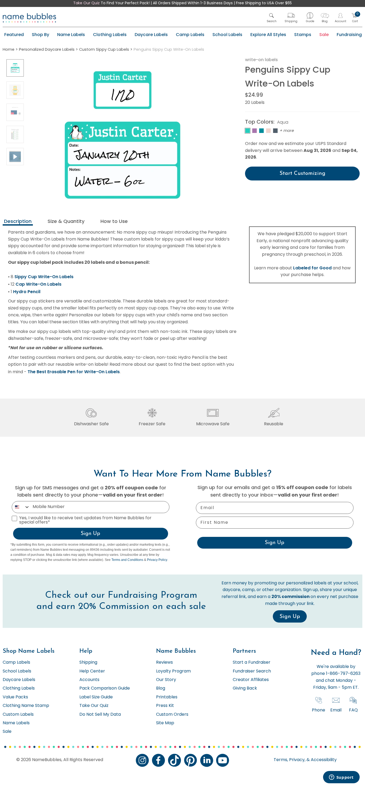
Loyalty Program (173, 671)
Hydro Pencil (26, 292)
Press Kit (165, 706)
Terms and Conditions (127, 560)
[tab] (18, 222)
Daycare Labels (151, 35)
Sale (324, 35)
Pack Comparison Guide (104, 688)
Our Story (166, 680)
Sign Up (90, 533)
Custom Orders (172, 715)
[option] (15, 68)
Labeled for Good (312, 268)
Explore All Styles (268, 35)
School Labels (227, 35)
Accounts (89, 680)
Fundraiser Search (252, 671)
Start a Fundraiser (251, 662)
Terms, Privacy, (289, 760)
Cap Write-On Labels (38, 284)
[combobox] (21, 507)
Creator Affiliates (251, 680)
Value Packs (15, 697)
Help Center (92, 671)
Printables (166, 697)
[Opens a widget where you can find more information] (341, 777)
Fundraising (349, 35)
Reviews (164, 662)
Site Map (165, 723)
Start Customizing (302, 173)
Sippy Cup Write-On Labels (43, 277)
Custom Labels (18, 715)
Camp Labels (190, 35)
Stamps (302, 35)
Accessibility (323, 760)
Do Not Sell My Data (100, 715)
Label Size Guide (96, 697)
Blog (160, 688)
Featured (14, 35)
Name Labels (71, 35)
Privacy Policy (157, 560)
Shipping (88, 662)
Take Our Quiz (86, 3)
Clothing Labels (110, 35)
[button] (272, 17)
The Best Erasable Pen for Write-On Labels (74, 372)
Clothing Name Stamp (26, 706)
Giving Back (245, 688)
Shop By (40, 35)
